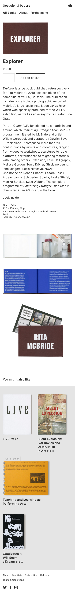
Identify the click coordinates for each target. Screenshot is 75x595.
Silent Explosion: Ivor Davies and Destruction (50, 445)
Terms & (13, 579)
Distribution (31, 575)
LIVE (10, 439)
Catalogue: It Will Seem (13, 557)
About (23, 12)
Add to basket (30, 78)
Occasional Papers (16, 5)
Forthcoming (39, 12)
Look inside (11, 197)
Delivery (44, 575)
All (9, 12)
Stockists (17, 575)
